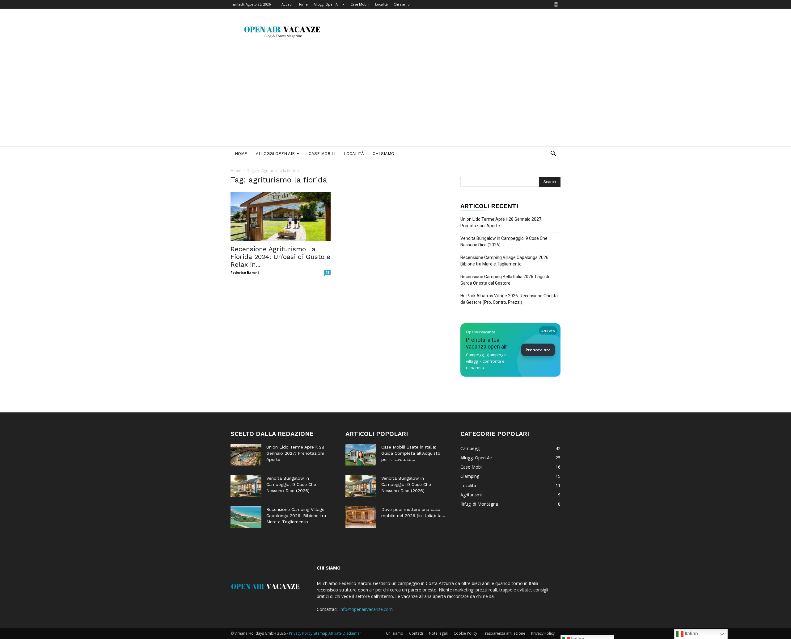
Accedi (287, 4)
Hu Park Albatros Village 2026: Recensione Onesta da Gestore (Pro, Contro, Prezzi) (509, 299)
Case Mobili (359, 4)
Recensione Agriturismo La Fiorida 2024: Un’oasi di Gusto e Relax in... (280, 256)
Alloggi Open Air (327, 4)
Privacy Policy (543, 633)
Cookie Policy (465, 633)
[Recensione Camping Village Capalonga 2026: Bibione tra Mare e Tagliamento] (246, 517)
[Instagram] (555, 4)
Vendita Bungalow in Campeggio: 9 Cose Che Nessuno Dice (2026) (504, 241)
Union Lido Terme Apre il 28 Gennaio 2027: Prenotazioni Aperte (501, 222)
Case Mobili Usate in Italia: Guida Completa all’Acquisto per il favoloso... (410, 453)
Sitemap (320, 633)
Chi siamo (402, 4)
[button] (553, 154)
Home (303, 4)
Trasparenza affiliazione (504, 633)
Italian (690, 633)
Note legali (438, 633)
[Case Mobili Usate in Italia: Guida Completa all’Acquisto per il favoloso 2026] (360, 455)
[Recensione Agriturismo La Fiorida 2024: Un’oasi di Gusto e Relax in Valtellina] (281, 216)
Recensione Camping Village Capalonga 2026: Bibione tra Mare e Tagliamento (504, 260)
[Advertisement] (395, 100)
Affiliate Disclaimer (344, 633)
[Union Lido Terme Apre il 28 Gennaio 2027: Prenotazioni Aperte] (246, 455)
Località (381, 4)
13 (327, 272)
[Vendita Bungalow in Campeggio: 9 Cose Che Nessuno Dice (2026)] (246, 486)
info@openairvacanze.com (366, 609)
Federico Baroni (245, 272)
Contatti (416, 633)
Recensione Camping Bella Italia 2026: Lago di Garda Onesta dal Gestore (504, 280)
